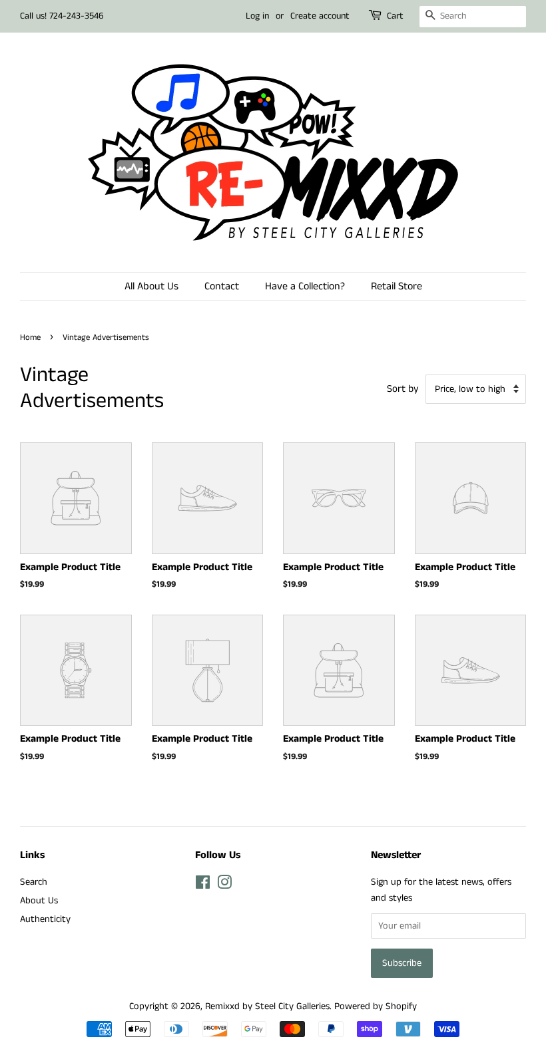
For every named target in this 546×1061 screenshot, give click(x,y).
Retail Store (396, 286)
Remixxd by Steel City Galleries (267, 1006)
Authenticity (45, 919)
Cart (395, 16)
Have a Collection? (305, 286)
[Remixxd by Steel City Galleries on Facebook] (202, 885)
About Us (39, 900)
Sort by (403, 389)
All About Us (151, 286)
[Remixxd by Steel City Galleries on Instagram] (224, 885)
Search (33, 882)
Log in (257, 16)
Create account (320, 16)
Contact (221, 286)
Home (30, 337)
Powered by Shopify (375, 1006)
